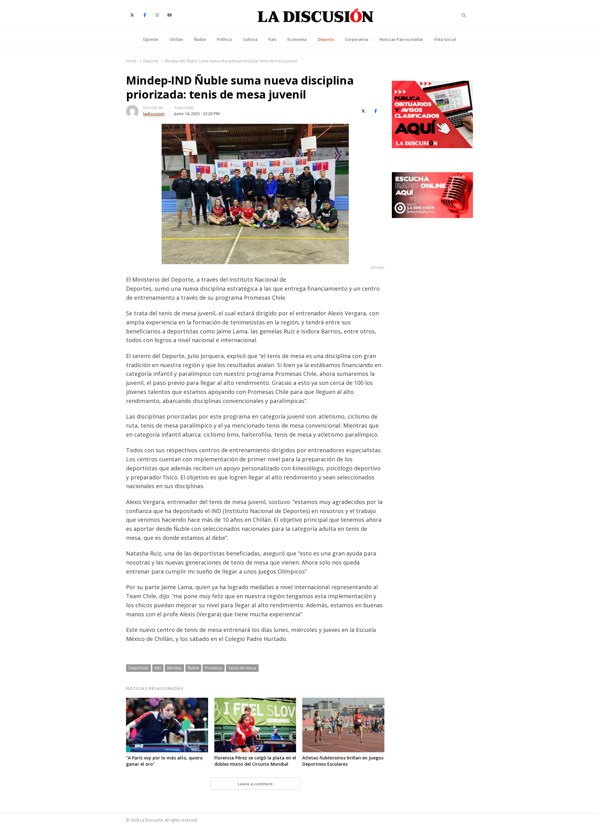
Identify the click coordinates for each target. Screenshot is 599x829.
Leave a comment (255, 784)
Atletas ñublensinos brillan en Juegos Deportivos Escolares (342, 761)
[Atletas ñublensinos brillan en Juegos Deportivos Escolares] (343, 701)
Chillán (176, 39)
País (272, 39)
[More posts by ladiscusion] (132, 109)
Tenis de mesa (242, 668)
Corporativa (356, 39)
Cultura (250, 39)
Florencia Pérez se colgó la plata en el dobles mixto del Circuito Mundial (255, 761)
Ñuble (200, 39)
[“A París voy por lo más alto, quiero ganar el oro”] (167, 701)
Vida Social (445, 39)
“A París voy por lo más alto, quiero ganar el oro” (164, 761)
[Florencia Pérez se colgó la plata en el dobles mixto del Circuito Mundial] (255, 701)
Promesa (213, 668)
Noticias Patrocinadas (401, 39)
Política (224, 39)
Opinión (150, 39)
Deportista (139, 668)
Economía (297, 39)
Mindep (174, 668)
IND (157, 668)
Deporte (326, 39)
